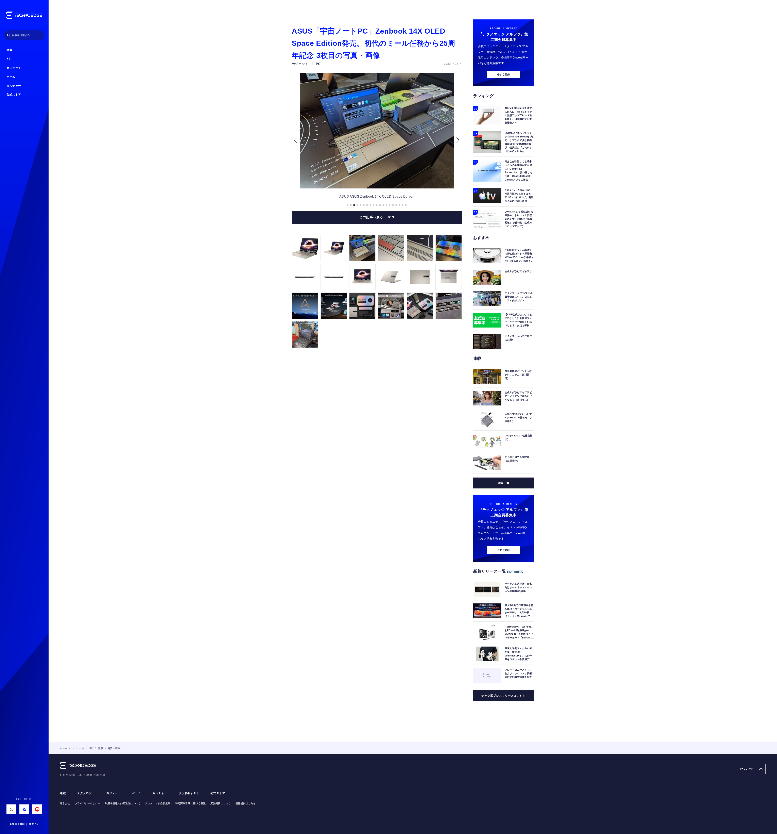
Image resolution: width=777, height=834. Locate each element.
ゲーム (10, 76)
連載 (9, 50)
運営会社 (65, 803)
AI (8, 59)
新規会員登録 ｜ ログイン (24, 824)
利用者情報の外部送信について (122, 803)
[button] (295, 140)
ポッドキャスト (188, 793)
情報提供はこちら (246, 803)
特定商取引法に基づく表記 (190, 803)
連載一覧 (503, 483)
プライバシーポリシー (87, 803)
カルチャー (13, 85)
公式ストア (13, 94)
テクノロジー (86, 793)
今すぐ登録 (503, 74)
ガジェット (13, 67)
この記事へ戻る (377, 217)
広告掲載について (220, 803)
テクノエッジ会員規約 (157, 803)
